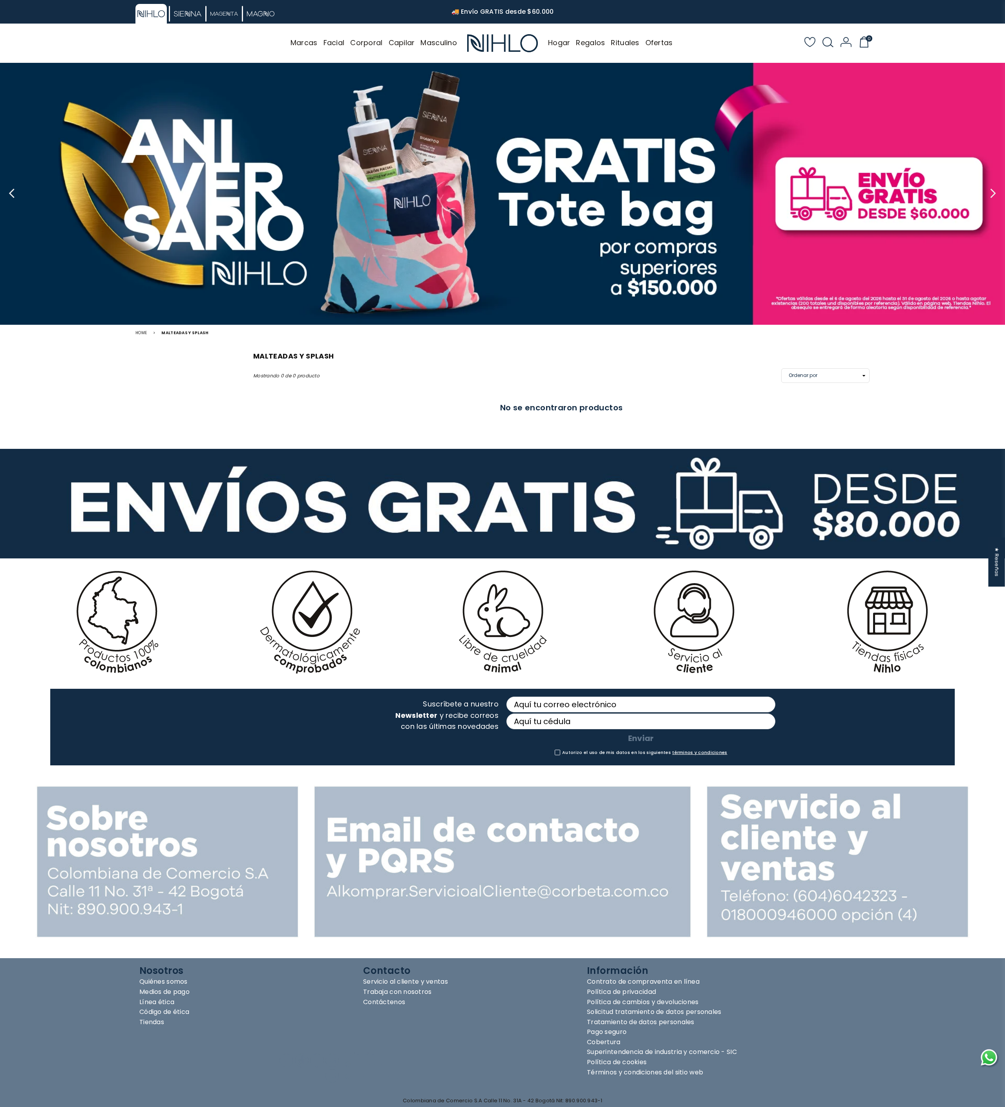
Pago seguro (607, 1031)
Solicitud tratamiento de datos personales (654, 1011)
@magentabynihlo (382, 1075)
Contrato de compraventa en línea (643, 981)
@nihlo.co (364, 1063)
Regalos (590, 43)
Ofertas (659, 43)
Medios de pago (164, 991)
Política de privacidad (621, 991)
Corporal (366, 43)
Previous (13, 193)
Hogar (559, 43)
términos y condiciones (699, 752)
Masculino (438, 43)
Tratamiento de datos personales (640, 1021)
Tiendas (151, 1021)
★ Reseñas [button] (997, 561)
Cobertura (604, 1042)
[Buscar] (828, 43)
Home (141, 333)
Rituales (625, 43)
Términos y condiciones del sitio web (645, 1072)
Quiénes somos (163, 981)
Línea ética (156, 1001)
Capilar (402, 43)
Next (992, 193)
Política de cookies (617, 1062)
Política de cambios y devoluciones (643, 1001)
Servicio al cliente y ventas (405, 981)
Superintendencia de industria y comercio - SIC (662, 1051)
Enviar (641, 738)
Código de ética (164, 1011)
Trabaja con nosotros (397, 991)
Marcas (304, 43)
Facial (334, 43)
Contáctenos (384, 1001)
